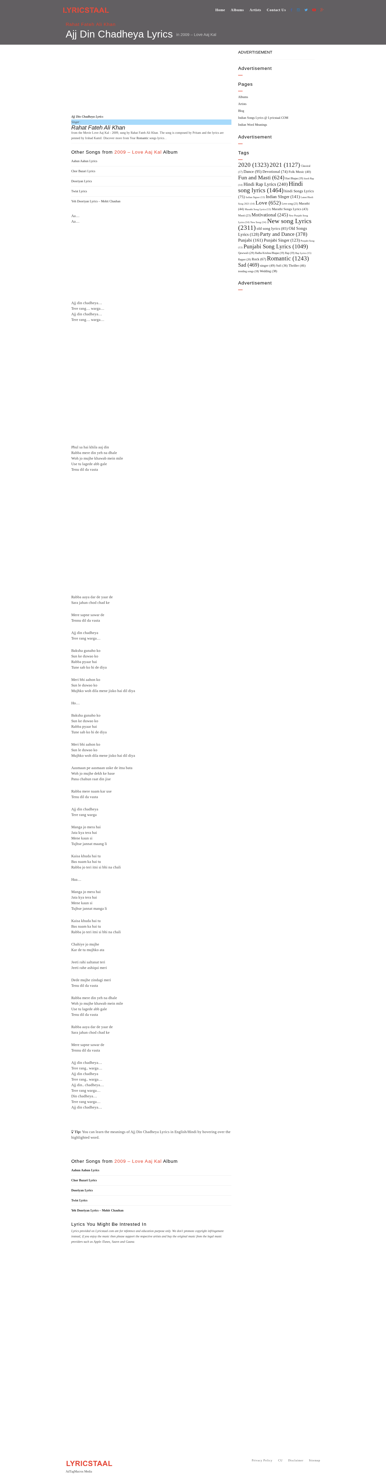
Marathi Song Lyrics (258, 209)
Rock (259, 259)
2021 (285, 164)
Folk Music (300, 172)
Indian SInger (283, 196)
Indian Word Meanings (252, 124)
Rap (289, 253)
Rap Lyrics (303, 253)
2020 (253, 164)
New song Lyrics (274, 224)
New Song (258, 222)
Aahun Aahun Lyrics (84, 161)
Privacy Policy (262, 1460)
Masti (244, 215)
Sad (248, 265)
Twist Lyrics (79, 191)
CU (280, 1460)
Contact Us (276, 10)
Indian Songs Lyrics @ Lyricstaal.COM (263, 117)
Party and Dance (283, 234)
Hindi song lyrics (270, 187)
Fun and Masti (261, 177)
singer (267, 265)
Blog (241, 111)
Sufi (282, 265)
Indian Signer (255, 197)
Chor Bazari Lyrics (83, 171)
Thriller (297, 265)
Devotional (275, 171)
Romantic (142, 138)
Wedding (268, 271)
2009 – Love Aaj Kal (198, 34)
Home (220, 10)
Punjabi (250, 240)
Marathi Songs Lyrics (290, 209)
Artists (255, 10)
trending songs (248, 271)
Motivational (270, 215)
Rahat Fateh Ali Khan (91, 24)
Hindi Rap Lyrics (265, 184)
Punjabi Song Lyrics (275, 246)
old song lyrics (272, 228)
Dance (252, 171)
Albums (237, 10)
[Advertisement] (151, 79)
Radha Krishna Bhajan (269, 253)
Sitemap (314, 1460)
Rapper (244, 259)
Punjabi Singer (282, 240)
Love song (290, 203)
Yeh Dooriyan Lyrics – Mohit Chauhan (95, 201)
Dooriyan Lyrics (81, 181)
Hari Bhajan (294, 178)
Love (268, 203)
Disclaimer (295, 1460)
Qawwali (246, 253)
